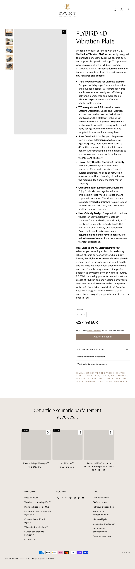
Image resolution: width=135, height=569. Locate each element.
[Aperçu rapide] (48, 432)
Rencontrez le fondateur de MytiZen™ (37, 513)
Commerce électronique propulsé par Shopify (36, 559)
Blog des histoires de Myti (36, 506)
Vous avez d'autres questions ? (92, 364)
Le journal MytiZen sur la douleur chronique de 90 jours (99, 465)
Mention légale (100, 519)
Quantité (79, 310)
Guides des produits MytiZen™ (34, 533)
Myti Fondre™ (67, 463)
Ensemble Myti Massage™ (36, 463)
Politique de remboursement (91, 356)
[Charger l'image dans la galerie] (9, 32)
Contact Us (29, 539)
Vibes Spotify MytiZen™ (36, 527)
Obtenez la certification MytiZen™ (35, 521)
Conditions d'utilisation (104, 524)
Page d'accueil (31, 497)
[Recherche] (115, 9)
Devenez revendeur (102, 536)
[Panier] (128, 9)
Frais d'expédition (94, 330)
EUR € (124, 552)
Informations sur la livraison (90, 349)
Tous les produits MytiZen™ (37, 502)
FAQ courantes (100, 502)
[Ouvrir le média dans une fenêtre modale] (64, 32)
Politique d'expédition (103, 506)
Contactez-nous (101, 497)
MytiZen (15, 559)
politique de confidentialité (100, 530)
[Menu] (6, 9)
